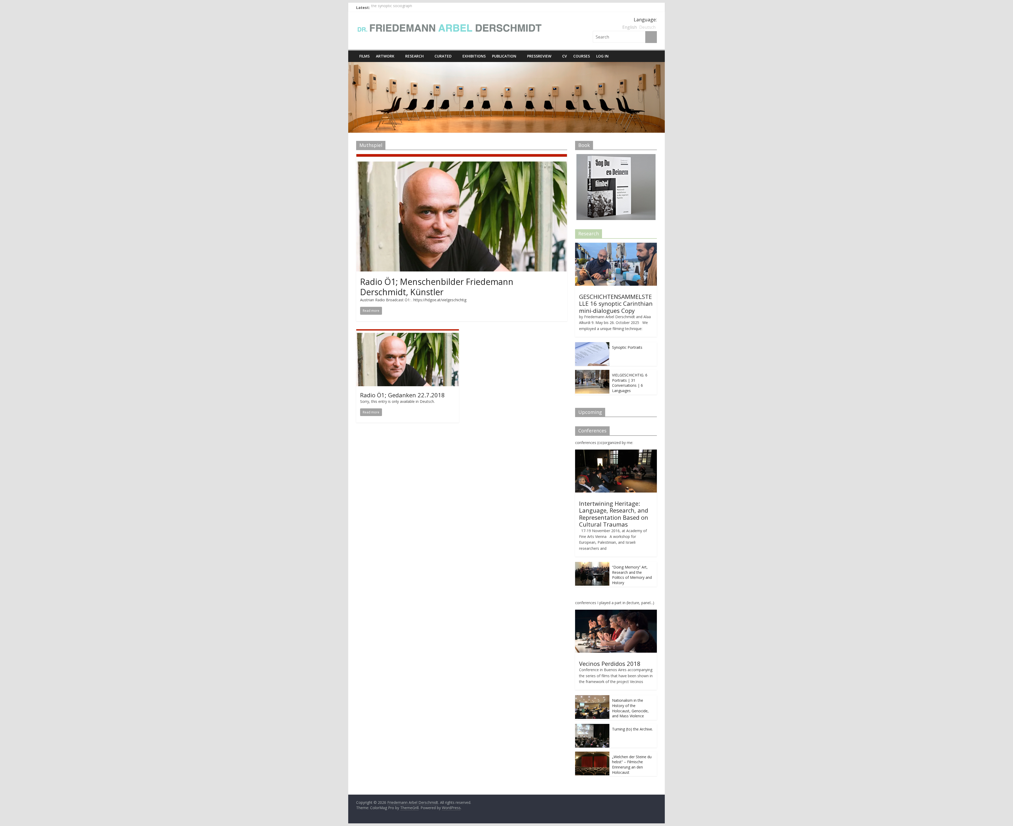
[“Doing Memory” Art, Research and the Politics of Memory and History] (592, 564)
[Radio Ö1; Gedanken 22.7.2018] (407, 332)
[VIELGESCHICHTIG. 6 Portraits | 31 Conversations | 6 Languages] (592, 372)
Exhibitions (474, 56)
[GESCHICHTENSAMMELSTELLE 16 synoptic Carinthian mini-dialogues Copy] (616, 245)
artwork (385, 56)
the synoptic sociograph (391, 7)
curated (443, 56)
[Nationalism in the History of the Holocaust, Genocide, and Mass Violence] (592, 697)
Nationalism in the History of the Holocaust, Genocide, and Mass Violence (630, 708)
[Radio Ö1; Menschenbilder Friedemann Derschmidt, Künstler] (461, 157)
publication (504, 56)
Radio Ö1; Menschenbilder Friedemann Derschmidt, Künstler (436, 286)
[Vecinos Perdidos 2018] (616, 612)
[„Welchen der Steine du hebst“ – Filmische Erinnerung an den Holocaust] (592, 754)
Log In (602, 56)
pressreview (539, 56)
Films (364, 56)
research (414, 56)
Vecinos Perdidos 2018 (610, 663)
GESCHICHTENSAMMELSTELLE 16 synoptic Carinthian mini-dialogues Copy (616, 303)
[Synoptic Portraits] (592, 344)
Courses (581, 56)
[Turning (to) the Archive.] (592, 726)
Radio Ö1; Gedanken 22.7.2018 (402, 395)
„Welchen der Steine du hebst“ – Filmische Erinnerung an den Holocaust (632, 764)
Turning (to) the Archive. (632, 729)
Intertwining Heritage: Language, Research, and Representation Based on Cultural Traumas (613, 513)
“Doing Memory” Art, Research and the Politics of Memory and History (632, 575)
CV (564, 56)
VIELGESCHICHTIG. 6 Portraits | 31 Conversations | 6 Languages (629, 383)
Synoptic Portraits (627, 347)
